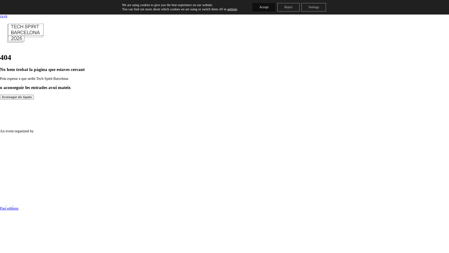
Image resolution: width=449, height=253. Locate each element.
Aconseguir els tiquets (17, 97)
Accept (263, 7)
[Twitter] (16, 204)
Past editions (9, 208)
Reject (288, 7)
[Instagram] (10, 204)
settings (232, 9)
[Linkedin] (3, 204)
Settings (313, 7)
